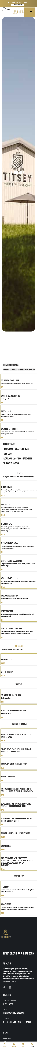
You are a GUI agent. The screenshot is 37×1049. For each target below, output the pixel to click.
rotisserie (19, 646)
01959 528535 (18, 5)
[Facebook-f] (4, 987)
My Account (7, 1038)
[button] (12, 8)
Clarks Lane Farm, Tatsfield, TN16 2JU (17, 1022)
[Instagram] (10, 987)
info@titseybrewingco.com (13, 1013)
